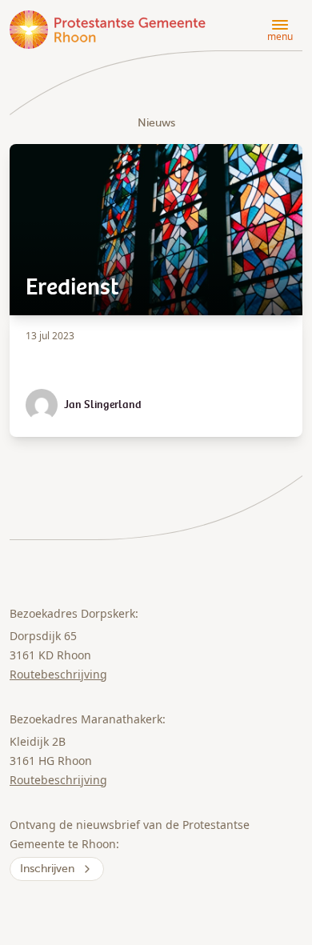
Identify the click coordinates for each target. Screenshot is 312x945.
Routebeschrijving (58, 674)
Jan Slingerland (103, 404)
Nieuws (156, 123)
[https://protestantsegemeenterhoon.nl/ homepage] (109, 30)
